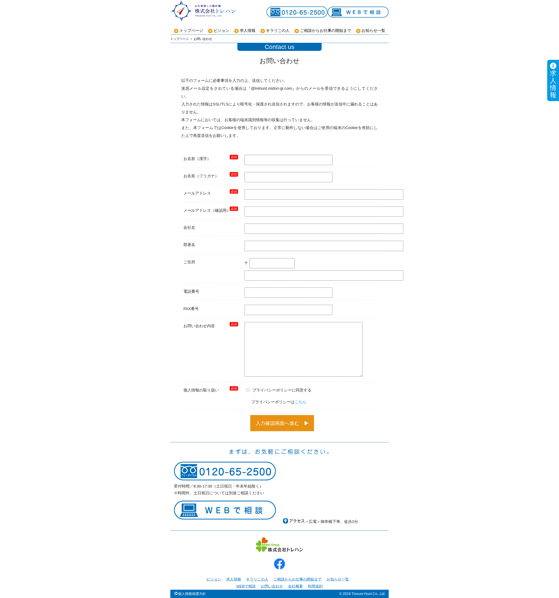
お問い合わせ (272, 586)
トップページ (191, 30)
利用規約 (315, 586)
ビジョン (221, 30)
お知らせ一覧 (373, 30)
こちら (300, 402)
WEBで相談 (246, 586)
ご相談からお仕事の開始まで (325, 30)
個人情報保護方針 (192, 594)
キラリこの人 (278, 30)
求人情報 (553, 84)
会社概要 (295, 586)
